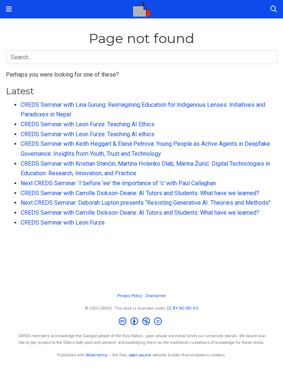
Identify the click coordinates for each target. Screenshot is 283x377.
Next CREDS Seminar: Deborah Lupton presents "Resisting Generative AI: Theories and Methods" (145, 202)
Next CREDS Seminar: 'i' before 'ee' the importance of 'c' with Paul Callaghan (118, 183)
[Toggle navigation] (9, 9)
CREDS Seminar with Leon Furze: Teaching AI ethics (87, 134)
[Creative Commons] (142, 322)
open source (140, 355)
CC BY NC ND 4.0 (182, 308)
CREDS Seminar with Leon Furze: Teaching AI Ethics (87, 124)
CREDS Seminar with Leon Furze (63, 222)
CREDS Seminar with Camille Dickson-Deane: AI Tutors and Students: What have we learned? (140, 193)
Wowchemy (96, 355)
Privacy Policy (129, 295)
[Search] (273, 9)
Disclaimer (156, 295)
